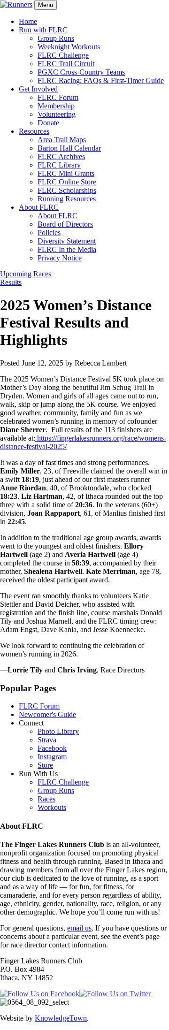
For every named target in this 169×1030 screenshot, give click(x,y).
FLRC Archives (61, 156)
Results (11, 282)
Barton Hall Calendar (69, 148)
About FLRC (39, 207)
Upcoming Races (25, 274)
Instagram (52, 757)
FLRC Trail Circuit (66, 64)
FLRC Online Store (67, 182)
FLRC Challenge (63, 55)
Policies (49, 233)
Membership (56, 106)
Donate (48, 123)
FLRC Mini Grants (66, 173)
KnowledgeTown (61, 1018)
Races (46, 799)
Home (28, 21)
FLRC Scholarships (67, 190)
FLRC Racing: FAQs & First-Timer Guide (101, 80)
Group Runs (56, 38)
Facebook (52, 748)
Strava (47, 740)
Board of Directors (65, 224)
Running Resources (67, 199)
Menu (45, 4)
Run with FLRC (43, 30)
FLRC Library (59, 165)
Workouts (52, 807)
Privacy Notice (60, 258)
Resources (34, 131)
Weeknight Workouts (69, 47)
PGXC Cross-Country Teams (81, 72)
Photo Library (58, 731)
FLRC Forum (58, 97)
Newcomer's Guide (47, 714)
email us (79, 928)
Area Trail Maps (62, 140)
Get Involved (38, 89)
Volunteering (57, 114)
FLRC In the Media (67, 249)
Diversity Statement (67, 241)
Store (45, 765)
